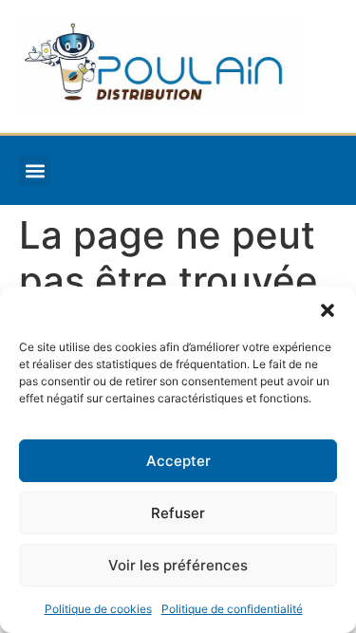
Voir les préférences (178, 565)
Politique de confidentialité (232, 609)
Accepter (178, 461)
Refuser (178, 513)
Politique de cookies (98, 609)
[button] (327, 310)
